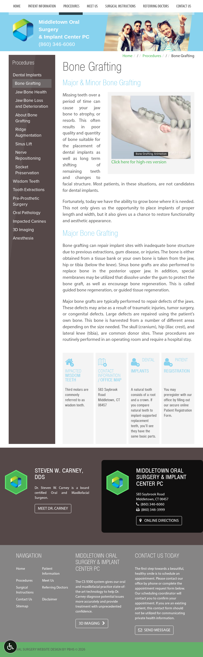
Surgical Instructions (120, 6)
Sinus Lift (23, 144)
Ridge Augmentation (28, 132)
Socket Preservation (27, 170)
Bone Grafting (28, 83)
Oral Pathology (26, 213)
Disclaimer (49, 599)
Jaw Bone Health (31, 92)
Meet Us (92, 6)
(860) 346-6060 (57, 44)
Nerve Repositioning (28, 155)
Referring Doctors (156, 6)
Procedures (71, 6)
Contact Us (183, 6)
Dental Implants (27, 75)
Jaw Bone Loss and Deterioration (31, 103)
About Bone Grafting (26, 118)
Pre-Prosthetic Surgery (26, 201)
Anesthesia (23, 238)
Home (17, 6)
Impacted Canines (29, 221)
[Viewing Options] (10, 646)
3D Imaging (23, 230)
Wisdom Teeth (26, 181)
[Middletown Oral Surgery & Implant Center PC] (117, 478)
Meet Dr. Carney (53, 508)
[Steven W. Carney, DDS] (16, 477)
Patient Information (42, 6)
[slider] (151, 155)
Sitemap (22, 606)
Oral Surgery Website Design (37, 649)
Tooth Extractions (29, 190)
